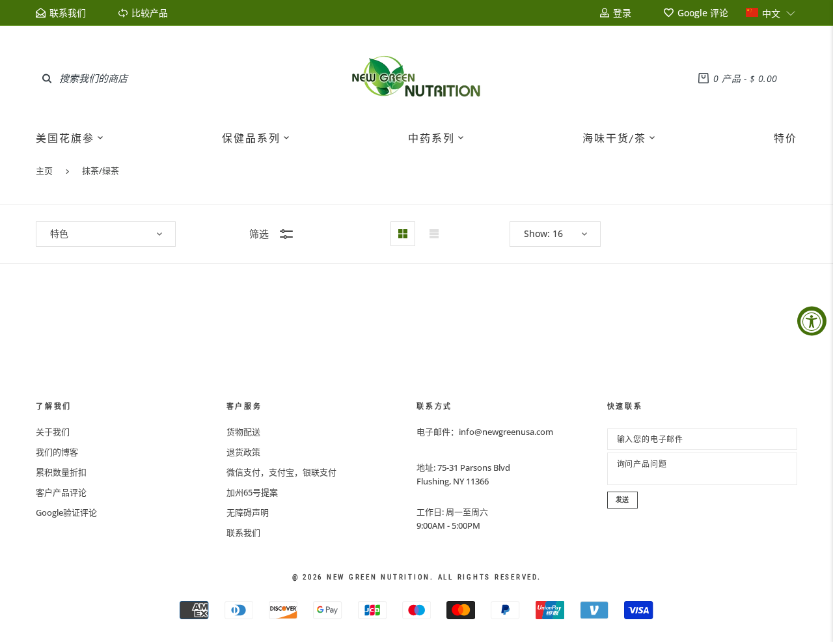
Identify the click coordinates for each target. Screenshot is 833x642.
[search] (47, 78)
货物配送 (243, 432)
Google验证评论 (66, 512)
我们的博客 (57, 452)
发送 (623, 499)
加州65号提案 (252, 492)
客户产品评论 (61, 492)
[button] (770, 13)
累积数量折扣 (61, 472)
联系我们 (243, 532)
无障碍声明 (247, 512)
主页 (44, 170)
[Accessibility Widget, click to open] (811, 321)
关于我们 (53, 432)
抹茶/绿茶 (100, 170)
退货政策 (243, 452)
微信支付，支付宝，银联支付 (281, 472)
